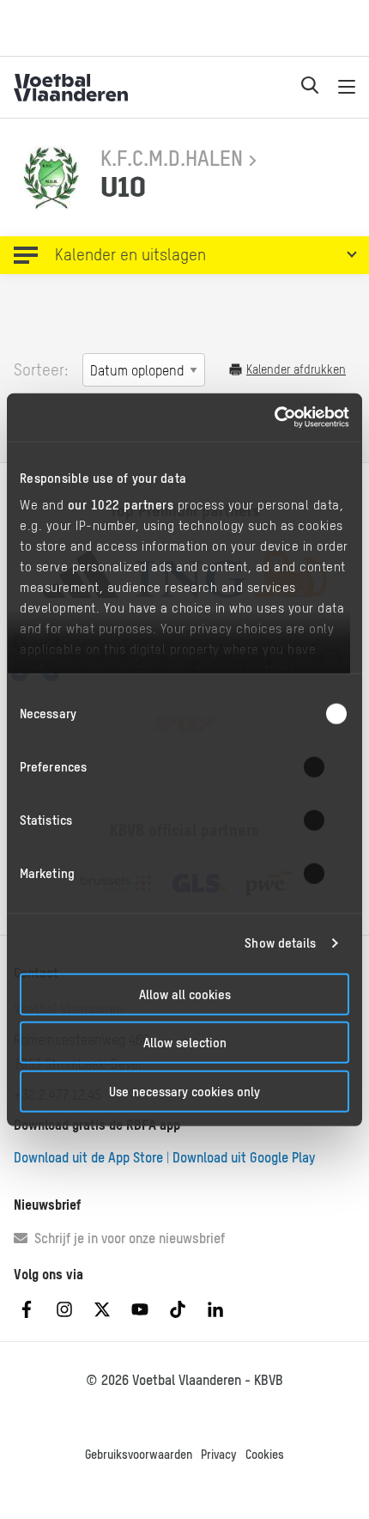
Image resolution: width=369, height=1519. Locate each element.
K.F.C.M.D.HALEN (171, 158)
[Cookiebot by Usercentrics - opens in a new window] (274, 417)
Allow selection (185, 1042)
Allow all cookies (185, 993)
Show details (280, 943)
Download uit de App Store (88, 1157)
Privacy (219, 1454)
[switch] (324, 766)
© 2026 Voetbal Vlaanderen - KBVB (184, 1380)
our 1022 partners (121, 504)
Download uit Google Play (243, 1157)
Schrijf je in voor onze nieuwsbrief (126, 1238)
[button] (184, 255)
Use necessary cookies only (184, 1090)
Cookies (264, 1454)
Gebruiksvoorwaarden (138, 1454)
